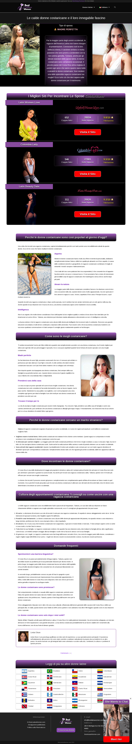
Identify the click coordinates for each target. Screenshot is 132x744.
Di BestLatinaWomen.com (36, 722)
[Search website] (115, 7)
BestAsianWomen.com (92, 734)
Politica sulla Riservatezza (36, 727)
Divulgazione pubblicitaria (36, 725)
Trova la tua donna (66, 730)
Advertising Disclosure (78, 1)
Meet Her (116, 739)
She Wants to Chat (116, 701)
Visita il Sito (87, 132)
